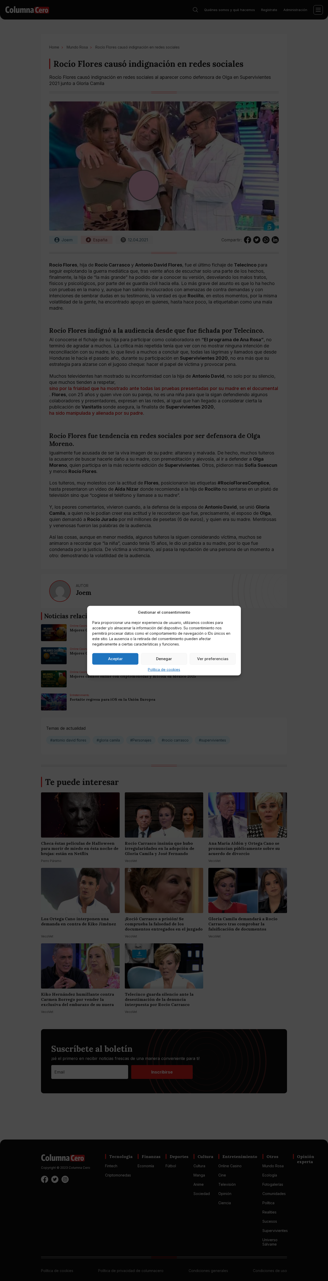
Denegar (164, 658)
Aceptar (115, 658)
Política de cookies (164, 669)
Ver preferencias (212, 658)
